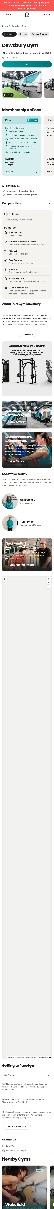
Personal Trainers (39, 34)
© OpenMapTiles (30, 1057)
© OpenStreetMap (42, 1057)
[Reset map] (5, 579)
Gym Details (9, 34)
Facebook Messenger (16, 1150)
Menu (9, 14)
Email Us (10, 1146)
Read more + (27, 335)
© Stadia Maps (20, 1057)
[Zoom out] (49, 582)
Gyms (5, 26)
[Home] (27, 15)
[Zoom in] (49, 579)
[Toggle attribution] (50, 1057)
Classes (23, 34)
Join (27, 64)
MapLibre (11, 1057)
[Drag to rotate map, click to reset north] (49, 586)
